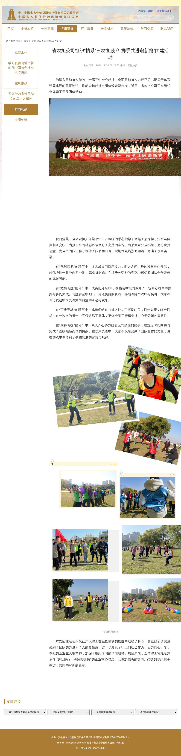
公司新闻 (47, 28)
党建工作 (21, 52)
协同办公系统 (145, 11)
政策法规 (127, 28)
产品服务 (87, 28)
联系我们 (166, 28)
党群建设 (67, 28)
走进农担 (27, 28)
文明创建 (21, 120)
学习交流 (147, 28)
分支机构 (107, 28)
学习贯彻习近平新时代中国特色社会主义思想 (21, 67)
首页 (10, 28)
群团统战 (49, 40)
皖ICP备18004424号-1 (118, 737)
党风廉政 (21, 83)
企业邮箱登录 (164, 11)
